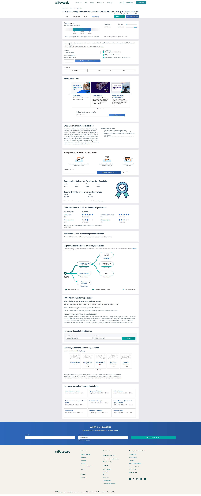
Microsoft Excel (105, 220)
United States (65, 8)
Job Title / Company (71, 336)
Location (96, 336)
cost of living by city (79, 351)
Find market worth (132, 16)
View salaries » (84, 267)
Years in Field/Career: (70, 57)
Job (71, 8)
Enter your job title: (69, 169)
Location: (66, 50)
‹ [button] (69, 94)
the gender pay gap (98, 200)
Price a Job (119, 16)
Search (129, 338)
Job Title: (27, 435)
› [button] (131, 94)
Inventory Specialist (78, 8)
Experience (75, 70)
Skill (99, 70)
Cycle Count (67, 215)
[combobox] (82, 52)
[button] (66, 16)
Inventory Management (107, 215)
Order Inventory (68, 220)
